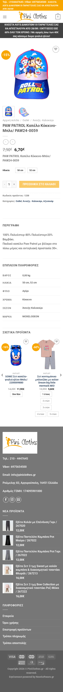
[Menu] (5, 17)
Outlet (26, 120)
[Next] (55, 74)
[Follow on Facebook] (6, 500)
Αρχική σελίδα (11, 120)
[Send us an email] (18, 500)
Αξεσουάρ (48, 201)
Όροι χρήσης (11, 622)
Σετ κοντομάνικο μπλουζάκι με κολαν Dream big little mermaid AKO (46, 381)
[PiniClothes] (31, 17)
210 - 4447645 (19, 458)
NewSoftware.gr (45, 676)
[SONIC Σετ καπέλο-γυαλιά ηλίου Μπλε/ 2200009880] (16, 354)
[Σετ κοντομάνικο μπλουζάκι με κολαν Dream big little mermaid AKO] (46, 354)
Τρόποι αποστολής (14, 643)
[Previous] (8, 74)
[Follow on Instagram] (12, 500)
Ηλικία (6, 170)
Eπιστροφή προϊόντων (17, 629)
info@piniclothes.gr (23, 474)
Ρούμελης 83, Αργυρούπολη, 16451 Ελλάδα (30, 482)
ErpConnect (15, 676)
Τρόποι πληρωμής (14, 636)
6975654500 (39, 2)
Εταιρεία (8, 616)
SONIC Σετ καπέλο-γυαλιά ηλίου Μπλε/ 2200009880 (16, 379)
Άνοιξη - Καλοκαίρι (43, 120)
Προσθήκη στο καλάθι (39, 184)
